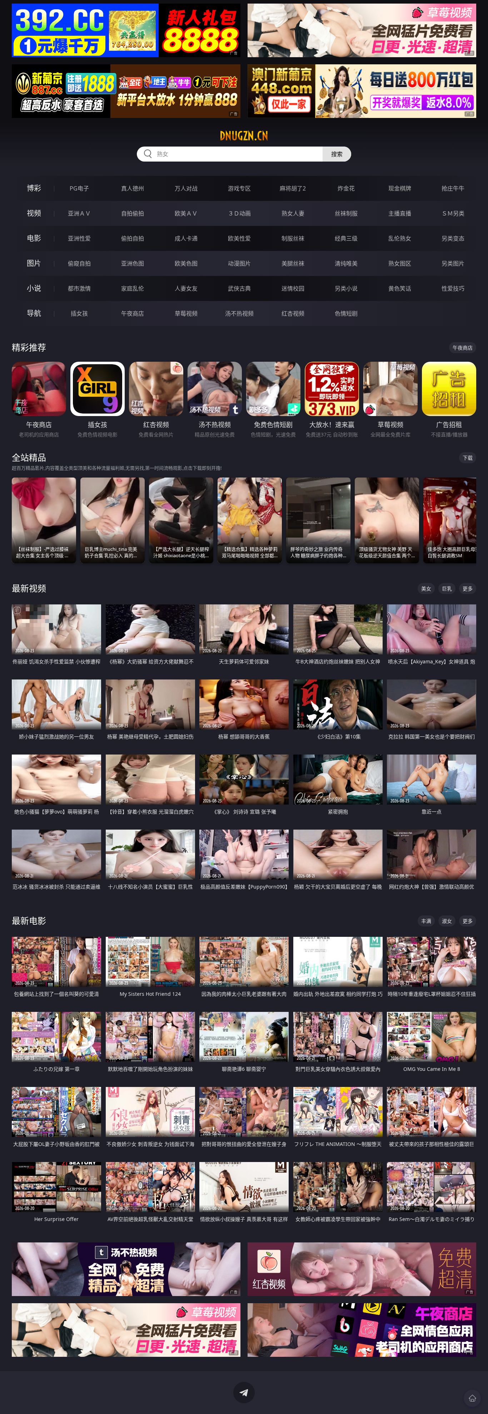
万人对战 (186, 188)
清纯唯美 (346, 263)
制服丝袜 (293, 238)
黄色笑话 (399, 288)
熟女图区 (399, 263)
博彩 (34, 188)
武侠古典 (239, 288)
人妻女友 (186, 288)
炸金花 (346, 188)
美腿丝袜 (293, 263)
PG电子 (79, 188)
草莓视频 (186, 313)
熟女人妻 (293, 213)
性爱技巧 (453, 288)
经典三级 (346, 238)
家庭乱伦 (132, 288)
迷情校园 (293, 288)
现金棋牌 (399, 188)
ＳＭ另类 (453, 213)
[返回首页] (472, 1398)
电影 (34, 238)
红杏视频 (293, 313)
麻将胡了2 (293, 188)
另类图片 (453, 263)
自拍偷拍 (132, 213)
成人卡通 (186, 238)
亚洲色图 (132, 263)
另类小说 (346, 288)
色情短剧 (346, 313)
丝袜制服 (346, 213)
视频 (34, 213)
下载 (468, 457)
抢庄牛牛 (453, 188)
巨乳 (447, 588)
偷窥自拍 (79, 263)
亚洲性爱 (79, 238)
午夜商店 (132, 313)
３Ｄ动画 (239, 213)
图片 (34, 263)
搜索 (337, 154)
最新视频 (29, 588)
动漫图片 (239, 263)
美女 (426, 588)
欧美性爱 (239, 238)
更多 (468, 588)
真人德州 (132, 188)
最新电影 (29, 920)
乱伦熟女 (399, 238)
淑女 (447, 921)
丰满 (426, 921)
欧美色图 (186, 263)
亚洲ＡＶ (79, 213)
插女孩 (79, 313)
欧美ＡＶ (186, 213)
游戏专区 (239, 188)
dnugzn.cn (244, 136)
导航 (34, 313)
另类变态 (453, 238)
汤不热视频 (239, 313)
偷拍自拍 (132, 238)
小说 (34, 288)
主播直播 (399, 213)
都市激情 (79, 288)
